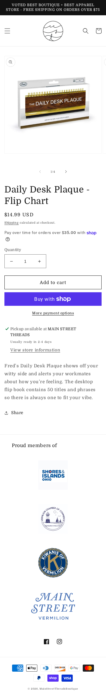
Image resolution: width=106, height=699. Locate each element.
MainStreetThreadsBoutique (58, 689)
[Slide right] (65, 171)
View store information (35, 350)
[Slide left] (40, 171)
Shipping (11, 222)
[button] (7, 30)
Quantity (12, 250)
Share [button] (17, 412)
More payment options (53, 313)
